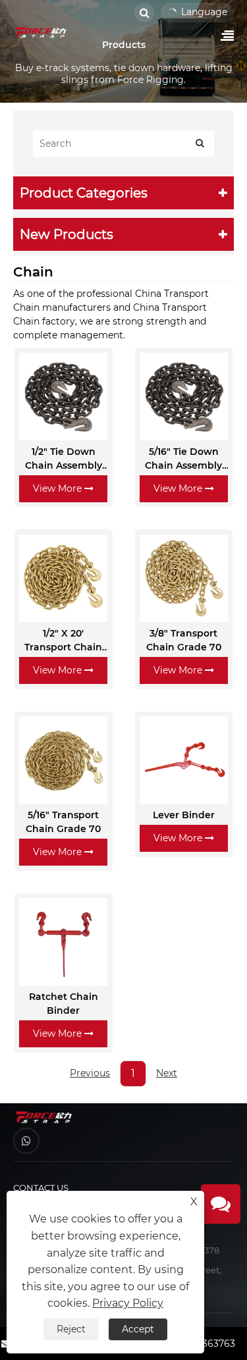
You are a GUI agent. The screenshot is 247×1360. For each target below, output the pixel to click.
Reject (71, 1329)
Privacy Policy (127, 1303)
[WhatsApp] (26, 1141)
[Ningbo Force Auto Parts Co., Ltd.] (41, 32)
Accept (138, 1329)
